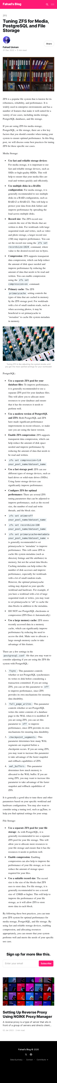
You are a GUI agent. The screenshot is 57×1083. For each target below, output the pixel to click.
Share (49, 43)
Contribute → (42, 1060)
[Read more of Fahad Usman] (7, 40)
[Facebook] (31, 1054)
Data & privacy (16, 1060)
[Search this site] (47, 4)
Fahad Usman (11, 47)
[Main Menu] (52, 4)
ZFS (5, 15)
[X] (26, 1054)
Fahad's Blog (12, 4)
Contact (29, 1060)
